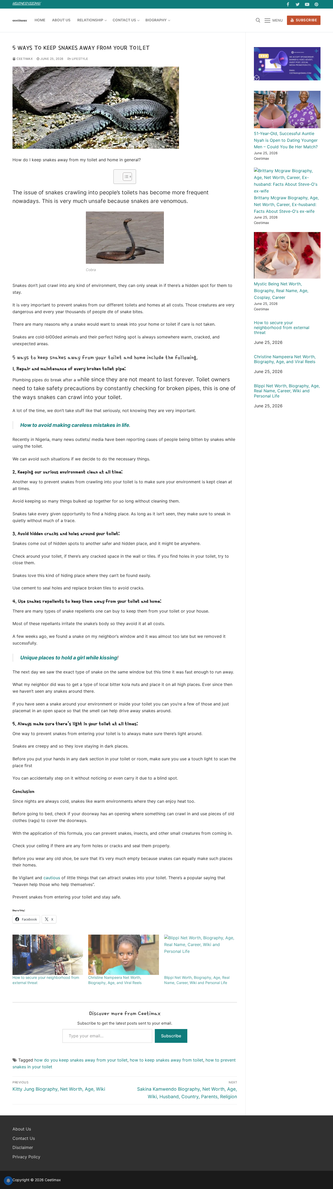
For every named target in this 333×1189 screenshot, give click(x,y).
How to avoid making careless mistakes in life (74, 425)
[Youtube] (307, 4)
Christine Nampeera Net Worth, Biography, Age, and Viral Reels (285, 359)
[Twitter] (297, 4)
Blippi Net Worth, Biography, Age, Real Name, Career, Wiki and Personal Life (287, 390)
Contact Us (23, 1138)
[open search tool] (258, 20)
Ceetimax (24, 59)
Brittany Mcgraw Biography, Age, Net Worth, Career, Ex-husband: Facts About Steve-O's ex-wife (286, 204)
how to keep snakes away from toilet (166, 1060)
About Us (21, 1129)
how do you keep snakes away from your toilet (80, 1060)
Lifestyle (79, 59)
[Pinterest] (316, 4)
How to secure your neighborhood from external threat (281, 327)
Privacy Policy (26, 1156)
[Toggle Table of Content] (125, 176)
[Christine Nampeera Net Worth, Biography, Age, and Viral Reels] (123, 955)
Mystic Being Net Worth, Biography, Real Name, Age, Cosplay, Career (281, 290)
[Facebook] (288, 4)
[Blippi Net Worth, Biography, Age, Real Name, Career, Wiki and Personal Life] (199, 955)
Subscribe (306, 20)
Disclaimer (22, 1147)
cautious (51, 877)
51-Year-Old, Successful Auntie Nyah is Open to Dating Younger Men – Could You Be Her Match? (286, 140)
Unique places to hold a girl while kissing (68, 657)
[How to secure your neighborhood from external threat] (47, 955)
